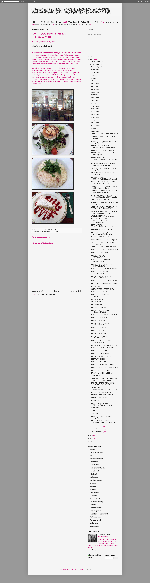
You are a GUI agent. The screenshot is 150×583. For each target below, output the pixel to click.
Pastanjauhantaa (95, 517)
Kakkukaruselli (94, 477)
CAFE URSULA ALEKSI (98, 307)
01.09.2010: (95, 120)
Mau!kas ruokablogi (96, 502)
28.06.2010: (95, 81)
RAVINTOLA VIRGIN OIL (99, 318)
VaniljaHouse (94, 523)
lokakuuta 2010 (97, 426)
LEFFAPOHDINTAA (43, 25)
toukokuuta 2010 (98, 61)
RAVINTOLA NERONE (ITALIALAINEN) (104, 367)
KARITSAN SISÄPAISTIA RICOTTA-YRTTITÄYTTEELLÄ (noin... (103, 182)
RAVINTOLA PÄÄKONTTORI (101, 356)
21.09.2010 (95, 408)
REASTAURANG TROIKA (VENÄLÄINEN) (99, 337)
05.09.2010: (95, 123)
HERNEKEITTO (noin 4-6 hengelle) (103, 230)
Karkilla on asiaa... (96, 480)
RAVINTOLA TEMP (97, 299)
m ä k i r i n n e (95, 498)
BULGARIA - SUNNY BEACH (100, 370)
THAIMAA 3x (95, 376)
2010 (92, 59)
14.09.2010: (95, 131)
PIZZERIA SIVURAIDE (98, 305)
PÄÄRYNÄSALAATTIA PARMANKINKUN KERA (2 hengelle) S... (104, 159)
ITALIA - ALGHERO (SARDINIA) (102, 373)
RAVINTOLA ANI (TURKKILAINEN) (103, 365)
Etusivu (56, 291)
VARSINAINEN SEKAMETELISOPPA (71, 10)
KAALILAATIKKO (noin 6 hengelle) (103, 237)
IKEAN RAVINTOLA (97, 302)
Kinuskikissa (94, 483)
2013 (91, 441)
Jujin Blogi (93, 474)
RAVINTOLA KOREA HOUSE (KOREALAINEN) (100, 261)
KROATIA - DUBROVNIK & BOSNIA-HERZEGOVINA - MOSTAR (103, 384)
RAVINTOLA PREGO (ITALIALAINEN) (104, 281)
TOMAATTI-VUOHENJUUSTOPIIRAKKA (104, 134)
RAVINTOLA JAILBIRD (98, 362)
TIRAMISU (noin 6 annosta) (100, 200)
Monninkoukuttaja (96, 508)
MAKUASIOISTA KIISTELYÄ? (84, 22)
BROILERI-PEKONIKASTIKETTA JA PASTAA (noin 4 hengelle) (103, 164)
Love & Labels (95, 492)
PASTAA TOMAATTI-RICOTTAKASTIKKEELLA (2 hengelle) (104, 178)
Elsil (91, 456)
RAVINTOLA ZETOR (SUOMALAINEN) (104, 315)
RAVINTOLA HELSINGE (99, 351)
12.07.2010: (95, 95)
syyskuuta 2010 (97, 64)
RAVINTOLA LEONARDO (99, 330)
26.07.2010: (95, 103)
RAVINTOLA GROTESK (99, 292)
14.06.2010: (95, 70)
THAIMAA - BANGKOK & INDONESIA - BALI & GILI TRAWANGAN (104, 379)
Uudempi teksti (37, 291)
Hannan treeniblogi (96, 459)
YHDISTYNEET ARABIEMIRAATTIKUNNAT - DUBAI (104, 388)
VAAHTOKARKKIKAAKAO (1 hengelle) (104, 240)
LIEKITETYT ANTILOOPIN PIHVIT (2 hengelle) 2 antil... (103, 142)
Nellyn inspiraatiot (96, 511)
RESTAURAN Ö (96, 286)
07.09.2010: (95, 125)
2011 (91, 435)
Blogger (88, 569)
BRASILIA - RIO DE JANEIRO (101, 392)
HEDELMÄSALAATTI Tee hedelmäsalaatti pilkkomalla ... (102, 233)
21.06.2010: (95, 72)
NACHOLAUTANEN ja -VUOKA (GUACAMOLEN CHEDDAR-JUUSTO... (104, 196)
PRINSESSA (95, 400)
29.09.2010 (95, 413)
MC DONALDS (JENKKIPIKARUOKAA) (104, 283)
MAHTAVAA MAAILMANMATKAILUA (66, 25)
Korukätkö (93, 486)
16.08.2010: (95, 109)
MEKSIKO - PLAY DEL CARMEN (102, 395)
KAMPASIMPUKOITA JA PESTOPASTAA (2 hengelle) (101, 404)
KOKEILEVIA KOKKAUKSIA (46, 22)
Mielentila (93, 505)
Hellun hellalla (94, 465)
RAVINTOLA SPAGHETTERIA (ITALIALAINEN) (101, 341)
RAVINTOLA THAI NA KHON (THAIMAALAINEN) (101, 277)
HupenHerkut (94, 471)
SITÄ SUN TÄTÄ (85, 24)
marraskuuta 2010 (98, 429)
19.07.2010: (95, 98)
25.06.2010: (95, 78)
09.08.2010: (95, 106)
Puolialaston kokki (96, 520)
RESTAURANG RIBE (98, 359)
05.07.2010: (95, 84)
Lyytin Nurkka (94, 495)
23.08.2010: (95, 117)
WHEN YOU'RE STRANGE (99, 398)
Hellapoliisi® (94, 462)
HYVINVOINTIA (111, 22)
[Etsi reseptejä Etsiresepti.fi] (95, 557)
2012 (92, 438)
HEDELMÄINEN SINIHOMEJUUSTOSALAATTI (102, 226)
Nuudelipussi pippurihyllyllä (99, 514)
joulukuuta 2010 (97, 432)
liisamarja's (93, 489)
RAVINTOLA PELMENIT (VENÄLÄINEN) (104, 250)
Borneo (92, 449)
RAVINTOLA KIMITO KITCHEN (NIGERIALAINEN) (101, 265)
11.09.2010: (95, 128)
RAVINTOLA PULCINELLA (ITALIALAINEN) (100, 324)
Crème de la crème (96, 452)
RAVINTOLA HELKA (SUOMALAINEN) (104, 269)
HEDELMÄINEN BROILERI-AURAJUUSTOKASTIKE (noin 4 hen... (104, 421)
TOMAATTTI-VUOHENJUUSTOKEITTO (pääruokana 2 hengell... (104, 191)
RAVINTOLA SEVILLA (98, 328)
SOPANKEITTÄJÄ (105, 534)
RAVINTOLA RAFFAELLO (99, 333)
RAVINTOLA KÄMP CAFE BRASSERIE (103, 348)
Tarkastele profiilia (94, 550)
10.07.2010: (95, 92)
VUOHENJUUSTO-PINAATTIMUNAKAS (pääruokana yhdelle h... (104, 187)
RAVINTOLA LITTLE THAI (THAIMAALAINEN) (100, 311)
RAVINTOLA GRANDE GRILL (101, 353)
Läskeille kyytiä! (96, 67)
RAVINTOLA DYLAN (98, 320)
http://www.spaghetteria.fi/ (42, 46)
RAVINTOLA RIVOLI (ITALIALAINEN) (104, 345)
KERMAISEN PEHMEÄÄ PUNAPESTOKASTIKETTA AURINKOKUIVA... (101, 220)
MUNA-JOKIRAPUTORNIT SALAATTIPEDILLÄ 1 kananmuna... (103, 146)
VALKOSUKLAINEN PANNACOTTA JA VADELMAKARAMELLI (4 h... (104, 212)
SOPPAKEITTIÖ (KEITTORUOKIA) (102, 289)
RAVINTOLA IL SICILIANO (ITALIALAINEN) (100, 272)
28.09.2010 (95, 410)
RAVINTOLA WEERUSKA (99, 253)
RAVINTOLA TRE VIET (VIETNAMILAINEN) (99, 256)
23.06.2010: (95, 75)
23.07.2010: (95, 100)
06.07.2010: (95, 89)
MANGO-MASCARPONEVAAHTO (102, 150)
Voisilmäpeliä (94, 526)
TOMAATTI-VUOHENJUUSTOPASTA (103, 247)
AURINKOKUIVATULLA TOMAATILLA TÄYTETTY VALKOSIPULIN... (104, 208)
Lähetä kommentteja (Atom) (45, 294)
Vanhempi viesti (76, 291)
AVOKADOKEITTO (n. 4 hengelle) (102, 216)
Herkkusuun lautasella (97, 468)
